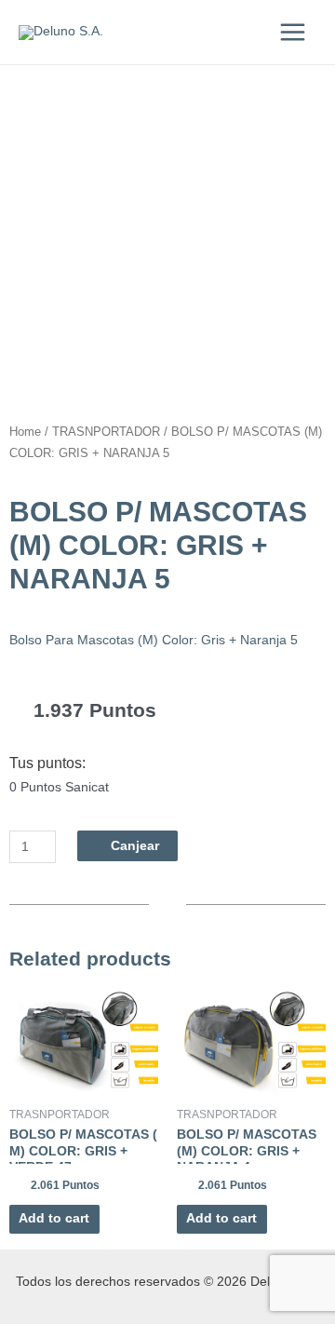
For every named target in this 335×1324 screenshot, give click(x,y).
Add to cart (54, 1218)
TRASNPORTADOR (106, 432)
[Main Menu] (293, 31)
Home (25, 432)
